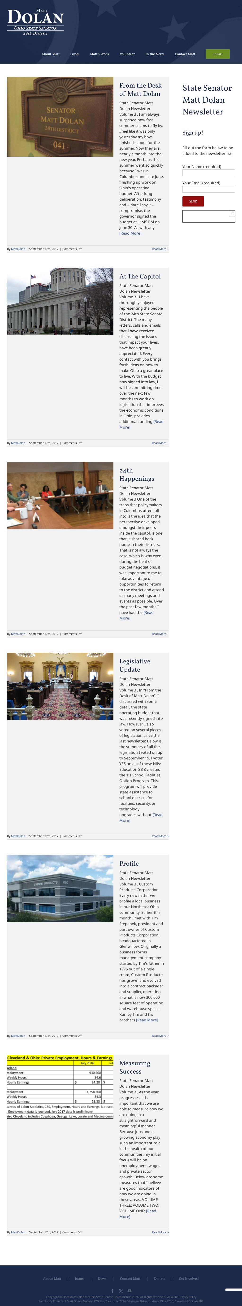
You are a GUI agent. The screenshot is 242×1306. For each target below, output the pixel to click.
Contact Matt (130, 1278)
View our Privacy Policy (181, 1297)
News (102, 1278)
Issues (79, 1278)
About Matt (52, 1278)
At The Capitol (140, 276)
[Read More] (130, 233)
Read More (159, 249)
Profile (129, 863)
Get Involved (189, 1278)
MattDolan (18, 249)
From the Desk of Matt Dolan (140, 90)
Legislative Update (134, 665)
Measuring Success (134, 1067)
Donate (159, 1278)
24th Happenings (136, 475)
